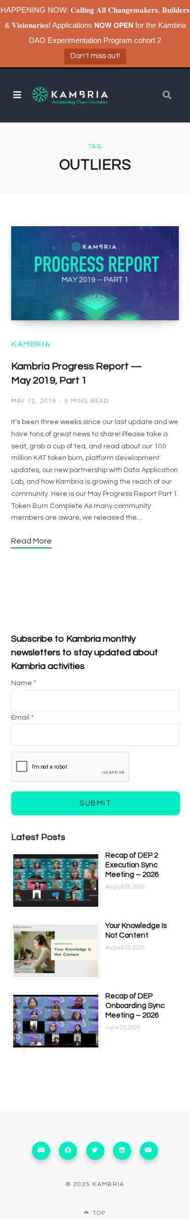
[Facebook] (68, 1151)
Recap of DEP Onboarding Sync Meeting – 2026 (135, 1005)
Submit (95, 803)
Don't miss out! (95, 56)
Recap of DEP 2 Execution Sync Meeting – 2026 (132, 865)
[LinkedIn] (122, 1151)
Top (98, 1213)
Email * (22, 717)
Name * (23, 683)
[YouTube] (149, 1151)
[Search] (167, 95)
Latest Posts (38, 837)
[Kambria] (70, 96)
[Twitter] (95, 1151)
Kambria (31, 344)
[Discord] (41, 1151)
